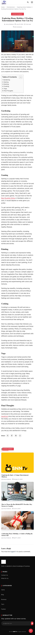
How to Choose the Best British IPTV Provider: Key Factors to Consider (17, 505)
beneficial (4, 416)
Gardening (6, 80)
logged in (13, 551)
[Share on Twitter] (7, 435)
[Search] (28, 2)
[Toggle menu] (32, 2)
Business (3, 599)
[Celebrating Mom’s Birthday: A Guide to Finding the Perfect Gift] (17, 521)
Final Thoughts (8, 90)
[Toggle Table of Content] (20, 77)
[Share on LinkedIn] (16, 435)
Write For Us (4, 578)
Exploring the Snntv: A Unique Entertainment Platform (15, 476)
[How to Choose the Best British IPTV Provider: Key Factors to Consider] (17, 492)
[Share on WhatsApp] (20, 435)
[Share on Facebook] (11, 435)
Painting (6, 84)
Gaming (6, 82)
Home (3, 7)
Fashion (3, 609)
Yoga (5, 88)
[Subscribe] (32, 623)
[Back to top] (31, 631)
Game (3, 589)
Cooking (6, 86)
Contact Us (4, 575)
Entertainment (11, 7)
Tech (2, 604)
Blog (2, 594)
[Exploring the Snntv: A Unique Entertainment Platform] (17, 463)
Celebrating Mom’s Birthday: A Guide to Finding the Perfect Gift (17, 534)
